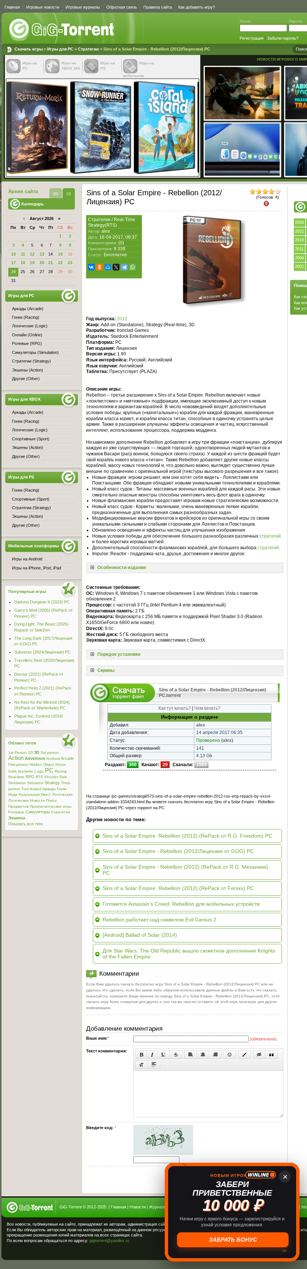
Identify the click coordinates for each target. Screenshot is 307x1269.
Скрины (106, 670)
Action (16, 758)
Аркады (49, 789)
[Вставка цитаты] (271, 1055)
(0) (121, 242)
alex (105, 231)
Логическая (62, 794)
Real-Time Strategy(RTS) (111, 222)
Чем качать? (207, 708)
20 (42, 262)
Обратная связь (121, 7)
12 (32, 254)
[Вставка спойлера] (154, 1065)
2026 (299, 222)
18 (23, 262)
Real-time (16, 777)
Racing (61, 771)
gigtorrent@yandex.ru (109, 1240)
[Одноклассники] (99, 267)
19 (32, 262)
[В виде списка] (55, 193)
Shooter (51, 777)
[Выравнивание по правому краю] (215, 1055)
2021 (299, 231)
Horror (60, 764)
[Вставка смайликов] (230, 1055)
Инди (13, 794)
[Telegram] (124, 267)
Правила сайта (157, 7)
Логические (18, 800)
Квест (46, 794)
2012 (122, 318)
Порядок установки (118, 654)
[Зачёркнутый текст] (176, 1055)
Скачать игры (62, 30)
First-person (18, 764)
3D (36, 752)
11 (23, 254)
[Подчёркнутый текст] (163, 1055)
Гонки (62, 789)
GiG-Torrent (71, 1207)
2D (30, 752)
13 (42, 254)
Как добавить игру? (196, 7)
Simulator (35, 783)
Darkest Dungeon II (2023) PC (42, 602)
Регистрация (252, 38)
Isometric (25, 771)
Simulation (17, 783)
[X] (116, 267)
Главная (12, 7)
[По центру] (203, 1055)
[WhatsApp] (132, 267)
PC (49, 770)
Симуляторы (37, 812)
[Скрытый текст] (259, 1055)
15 (60, 254)
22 (60, 262)
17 (13, 262)
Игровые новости (42, 7)
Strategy (52, 782)
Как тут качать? (174, 708)
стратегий (270, 536)
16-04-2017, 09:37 (118, 237)
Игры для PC (60, 49)
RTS (39, 777)
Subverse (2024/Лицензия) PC (42, 652)
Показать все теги (25, 824)
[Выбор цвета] (244, 1055)
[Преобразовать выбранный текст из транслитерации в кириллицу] (141, 1065)
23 (70, 262)
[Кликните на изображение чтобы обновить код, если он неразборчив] (163, 1153)
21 (50, 262)
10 (13, 254)
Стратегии (88, 49)
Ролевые (16, 812)
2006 (299, 258)
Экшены (16, 818)
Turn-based (31, 789)
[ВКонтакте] (91, 267)
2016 (299, 240)
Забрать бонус (232, 1239)
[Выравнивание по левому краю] (190, 1055)
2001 (299, 266)
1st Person (17, 752)
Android (53, 758)
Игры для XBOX (24, 399)
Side (63, 777)
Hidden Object (42, 764)
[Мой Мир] (107, 267)
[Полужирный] (141, 1055)
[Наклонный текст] (152, 1055)
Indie (12, 771)
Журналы (158, 1207)
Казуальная (29, 794)
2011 (299, 249)
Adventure (35, 758)
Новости (37, 800)
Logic (39, 771)
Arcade (67, 758)
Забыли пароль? (282, 38)
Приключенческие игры (51, 806)
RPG (29, 776)
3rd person (49, 752)
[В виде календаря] (69, 193)
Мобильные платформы (33, 546)
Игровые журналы (83, 7)
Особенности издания (121, 567)
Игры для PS (21, 477)
